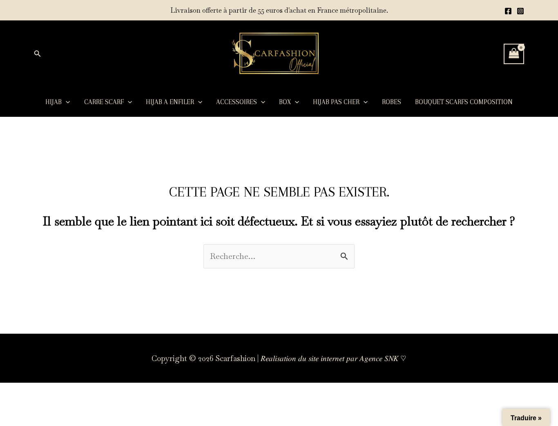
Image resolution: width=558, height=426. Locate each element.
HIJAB (53, 102)
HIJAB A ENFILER (170, 102)
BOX (285, 102)
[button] (37, 54)
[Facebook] (508, 11)
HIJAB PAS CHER (336, 102)
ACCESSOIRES (236, 102)
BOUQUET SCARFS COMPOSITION (464, 102)
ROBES (391, 102)
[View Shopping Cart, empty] (514, 54)
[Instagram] (520, 11)
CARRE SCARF (104, 102)
